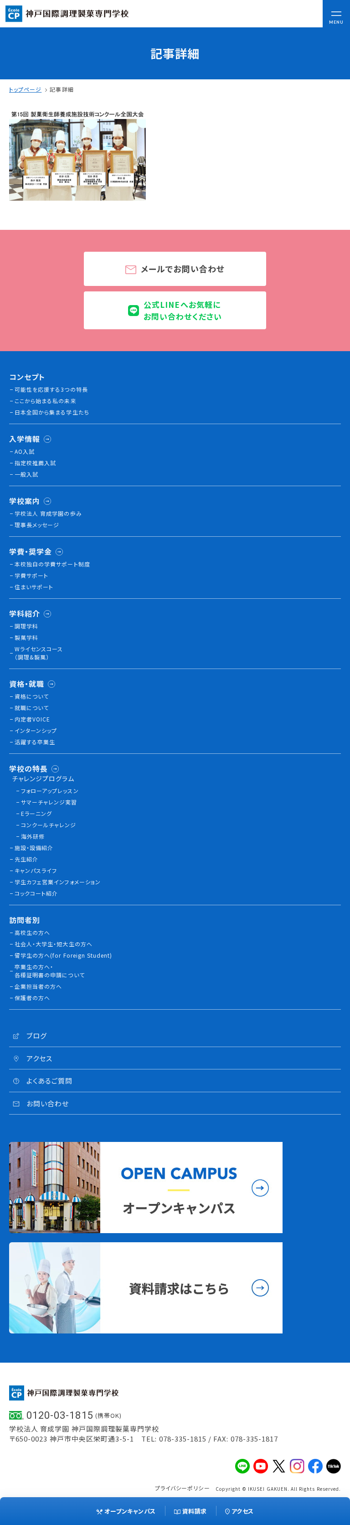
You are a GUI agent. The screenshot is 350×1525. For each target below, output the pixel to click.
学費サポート (31, 575)
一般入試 (26, 474)
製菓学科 (26, 637)
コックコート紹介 (36, 893)
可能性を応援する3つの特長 (51, 389)
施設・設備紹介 (34, 847)
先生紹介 (26, 859)
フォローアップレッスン (50, 790)
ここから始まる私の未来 (46, 401)
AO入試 (25, 451)
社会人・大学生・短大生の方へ (54, 944)
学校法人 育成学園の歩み (48, 513)
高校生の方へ (32, 932)
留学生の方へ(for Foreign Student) (63, 955)
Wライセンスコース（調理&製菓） (39, 653)
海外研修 (33, 836)
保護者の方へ (32, 997)
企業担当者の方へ (38, 986)
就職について (32, 707)
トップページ (25, 89)
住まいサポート (34, 587)
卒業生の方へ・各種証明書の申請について (50, 971)
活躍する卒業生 (35, 742)
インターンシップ (36, 730)
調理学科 (26, 626)
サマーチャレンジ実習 (49, 802)
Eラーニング (36, 813)
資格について (32, 696)
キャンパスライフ (36, 870)
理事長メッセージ (37, 525)
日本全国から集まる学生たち (52, 412)
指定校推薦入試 (35, 463)
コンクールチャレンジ (49, 825)
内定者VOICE (32, 719)
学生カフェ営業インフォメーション (58, 882)
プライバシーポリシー (182, 1488)
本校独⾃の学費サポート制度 (52, 564)
